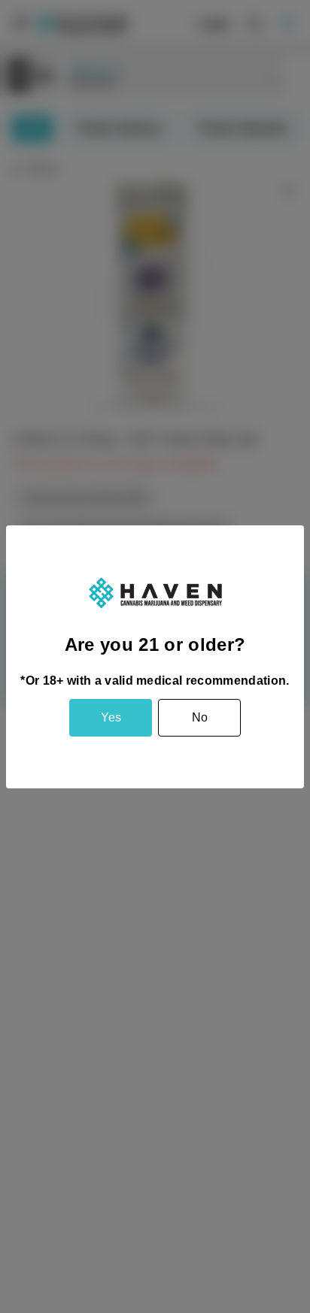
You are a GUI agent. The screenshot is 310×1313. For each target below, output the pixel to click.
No (200, 717)
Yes (111, 717)
